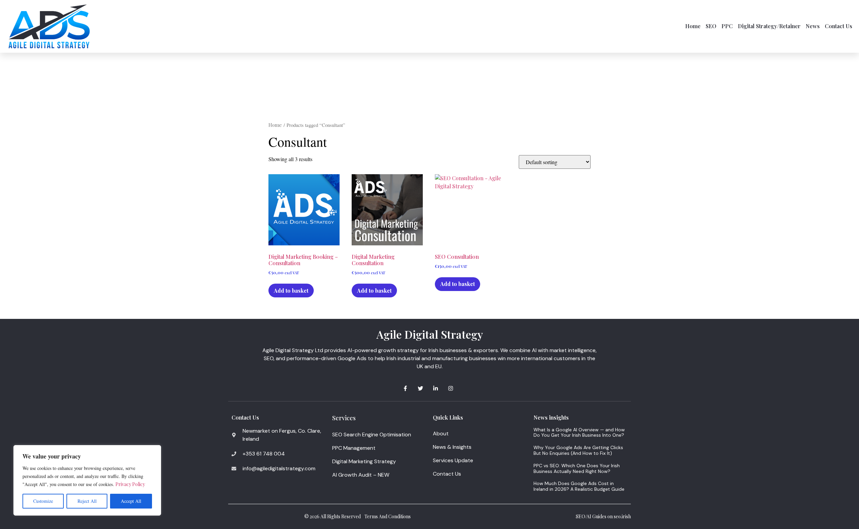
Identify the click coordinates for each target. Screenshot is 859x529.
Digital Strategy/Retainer (769, 26)
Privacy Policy (130, 484)
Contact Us (838, 26)
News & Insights (452, 446)
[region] (87, 480)
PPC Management (353, 447)
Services (344, 418)
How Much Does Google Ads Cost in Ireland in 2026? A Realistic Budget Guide (579, 486)
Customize (43, 501)
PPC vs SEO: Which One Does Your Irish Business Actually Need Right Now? (577, 468)
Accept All (131, 501)
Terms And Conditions (387, 516)
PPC (727, 26)
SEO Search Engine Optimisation (371, 434)
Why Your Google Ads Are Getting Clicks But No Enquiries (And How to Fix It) (578, 450)
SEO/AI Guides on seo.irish (603, 516)
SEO (711, 26)
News (813, 26)
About (441, 433)
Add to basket (291, 290)
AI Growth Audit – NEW (360, 474)
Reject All (87, 501)
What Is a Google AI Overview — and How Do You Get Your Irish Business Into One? (579, 432)
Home (693, 26)
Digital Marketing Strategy (364, 461)
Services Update (453, 460)
